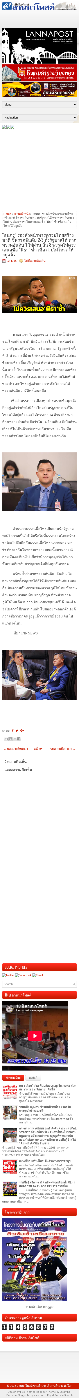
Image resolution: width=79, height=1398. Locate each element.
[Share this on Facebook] (12, 730)
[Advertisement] (39, 169)
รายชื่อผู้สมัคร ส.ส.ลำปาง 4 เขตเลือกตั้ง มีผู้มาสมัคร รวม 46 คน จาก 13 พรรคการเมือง (47, 1184)
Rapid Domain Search (60, 1395)
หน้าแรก (39, 748)
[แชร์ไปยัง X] (15, 739)
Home (7, 214)
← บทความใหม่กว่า (16, 748)
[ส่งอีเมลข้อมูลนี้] (6, 739)
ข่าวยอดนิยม (13, 1077)
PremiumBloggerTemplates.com (25, 1395)
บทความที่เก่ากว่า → (62, 748)
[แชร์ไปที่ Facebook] (19, 739)
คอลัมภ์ (33, 1077)
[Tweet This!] (16, 730)
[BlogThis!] (10, 739)
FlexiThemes (27, 1392)
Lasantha (65, 1392)
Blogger (48, 1307)
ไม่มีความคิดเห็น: (35, 260)
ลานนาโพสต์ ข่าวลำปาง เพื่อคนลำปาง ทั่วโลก (44, 1385)
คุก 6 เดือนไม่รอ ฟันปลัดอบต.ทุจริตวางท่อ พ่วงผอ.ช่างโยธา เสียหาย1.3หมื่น (47, 1087)
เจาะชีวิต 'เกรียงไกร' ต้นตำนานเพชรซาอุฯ (44, 1161)
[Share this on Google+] (22, 730)
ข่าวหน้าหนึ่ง (22, 214)
